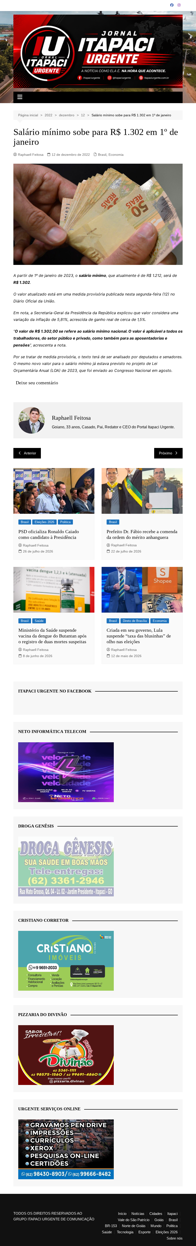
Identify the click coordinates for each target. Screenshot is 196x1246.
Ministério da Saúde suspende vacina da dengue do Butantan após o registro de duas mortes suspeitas (52, 635)
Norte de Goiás (134, 1226)
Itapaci (172, 1214)
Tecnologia (125, 1232)
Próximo (165, 453)
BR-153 (111, 1226)
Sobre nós (175, 1238)
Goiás (159, 1220)
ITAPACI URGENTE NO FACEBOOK (55, 691)
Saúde (39, 621)
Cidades (155, 1214)
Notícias (137, 1214)
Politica (65, 522)
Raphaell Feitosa (31, 154)
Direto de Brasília (135, 621)
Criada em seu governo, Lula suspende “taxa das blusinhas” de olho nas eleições (139, 635)
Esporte (144, 1232)
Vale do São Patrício (133, 1220)
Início (122, 1214)
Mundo (156, 1226)
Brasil (102, 154)
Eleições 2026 (44, 522)
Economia (116, 154)
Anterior (30, 453)
